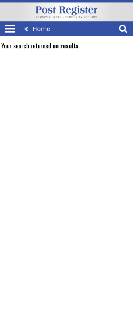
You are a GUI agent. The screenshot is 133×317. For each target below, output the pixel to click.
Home (41, 29)
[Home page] (66, 11)
